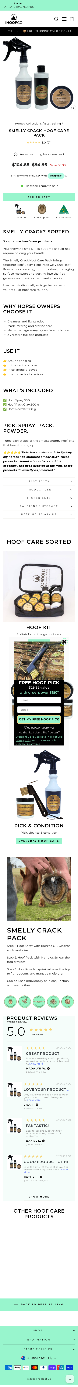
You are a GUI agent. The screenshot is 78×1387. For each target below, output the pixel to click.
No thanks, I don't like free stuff (39, 732)
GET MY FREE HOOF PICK (39, 719)
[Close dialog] (64, 641)
